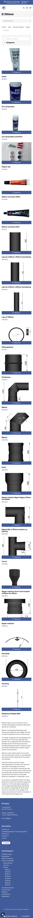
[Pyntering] (16, 670)
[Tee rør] (16, 548)
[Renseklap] (16, 640)
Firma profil (5, 833)
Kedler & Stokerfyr (8, 858)
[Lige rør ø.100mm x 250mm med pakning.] (16, 243)
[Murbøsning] (16, 364)
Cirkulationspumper (8, 887)
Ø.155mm (8, 880)
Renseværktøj (7, 863)
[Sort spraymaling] (16, 93)
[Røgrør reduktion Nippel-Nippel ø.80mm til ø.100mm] (16, 484)
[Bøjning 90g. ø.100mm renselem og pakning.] (16, 516)
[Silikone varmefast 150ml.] (16, 183)
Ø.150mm (8, 878)
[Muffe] (16, 454)
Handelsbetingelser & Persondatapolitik (14, 831)
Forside (4, 27)
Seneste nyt (5, 829)
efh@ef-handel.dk (12, 815)
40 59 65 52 (26, 916)
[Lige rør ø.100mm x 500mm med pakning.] (16, 273)
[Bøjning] (16, 394)
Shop (9, 27)
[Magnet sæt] (16, 153)
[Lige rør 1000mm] (16, 303)
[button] (30, 8)
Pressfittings (6, 889)
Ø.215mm (8, 884)
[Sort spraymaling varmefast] (16, 123)
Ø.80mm (7, 869)
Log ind (25, 3)
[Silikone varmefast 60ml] (16, 213)
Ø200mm (8, 882)
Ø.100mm (8, 871)
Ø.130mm (8, 876)
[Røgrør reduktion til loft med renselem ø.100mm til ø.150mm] (16, 578)
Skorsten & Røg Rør (18, 27)
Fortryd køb (6, 842)
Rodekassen (5, 896)
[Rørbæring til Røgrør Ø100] (16, 700)
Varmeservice (6, 894)
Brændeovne (6, 856)
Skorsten (6, 865)
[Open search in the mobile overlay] (16, 38)
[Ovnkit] (16, 61)
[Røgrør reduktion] (16, 610)
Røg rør (28, 27)
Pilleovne (4, 892)
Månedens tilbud (7, 854)
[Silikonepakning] (16, 333)
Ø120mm (7, 874)
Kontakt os (5, 836)
